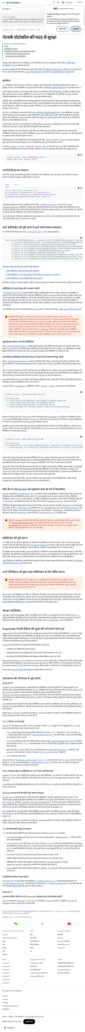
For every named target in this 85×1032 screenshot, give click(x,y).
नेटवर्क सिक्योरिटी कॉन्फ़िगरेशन (13, 602)
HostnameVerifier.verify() (19, 525)
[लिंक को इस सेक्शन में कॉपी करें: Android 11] (14, 892)
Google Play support (64, 970)
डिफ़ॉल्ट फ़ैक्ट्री (17, 886)
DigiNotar (43, 545)
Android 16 (6, 966)
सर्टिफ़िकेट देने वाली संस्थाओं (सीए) (48, 113)
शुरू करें (75, 29)
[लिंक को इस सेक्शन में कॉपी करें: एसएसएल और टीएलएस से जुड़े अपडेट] (43, 678)
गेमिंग (31, 935)
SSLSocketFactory (71, 508)
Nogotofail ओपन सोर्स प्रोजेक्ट (21, 670)
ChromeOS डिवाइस (63, 941)
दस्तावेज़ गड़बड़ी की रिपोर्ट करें (65, 966)
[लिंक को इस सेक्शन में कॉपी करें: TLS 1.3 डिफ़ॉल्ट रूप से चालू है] (26, 722)
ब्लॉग (3, 951)
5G (31, 951)
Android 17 (6, 963)
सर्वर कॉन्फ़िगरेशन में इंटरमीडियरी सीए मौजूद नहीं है (24, 278)
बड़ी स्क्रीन (60, 935)
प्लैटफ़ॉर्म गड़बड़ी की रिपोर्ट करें (66, 963)
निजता (31, 948)
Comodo (33, 545)
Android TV (61, 948)
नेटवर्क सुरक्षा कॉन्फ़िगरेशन (68, 309)
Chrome (5, 999)
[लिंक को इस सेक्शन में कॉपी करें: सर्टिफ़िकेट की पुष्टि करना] (29, 538)
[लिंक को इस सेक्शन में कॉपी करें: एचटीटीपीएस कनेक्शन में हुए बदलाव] (31, 877)
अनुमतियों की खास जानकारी (61, 72)
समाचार (4, 948)
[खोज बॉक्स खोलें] (54, 2)
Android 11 (5, 983)
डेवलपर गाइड (33, 966)
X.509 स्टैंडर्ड (62, 147)
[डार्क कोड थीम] (78, 155)
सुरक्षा (3, 941)
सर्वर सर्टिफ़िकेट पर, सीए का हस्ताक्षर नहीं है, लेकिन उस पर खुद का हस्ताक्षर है (33, 275)
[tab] (7, 184)
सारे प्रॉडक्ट (5, 1009)
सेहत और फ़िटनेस (34, 941)
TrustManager (14, 319)
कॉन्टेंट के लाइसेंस (28, 911)
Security (6, 9)
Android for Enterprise (9, 938)
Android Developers (8, 30)
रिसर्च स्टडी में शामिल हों (64, 973)
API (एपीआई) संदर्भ (35, 970)
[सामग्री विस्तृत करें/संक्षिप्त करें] (26, 44)
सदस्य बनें (29, 1022)
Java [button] (16, 184)
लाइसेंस (10, 1017)
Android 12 (6, 980)
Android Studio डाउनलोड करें (38, 973)
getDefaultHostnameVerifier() (23, 523)
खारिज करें (62, 29)
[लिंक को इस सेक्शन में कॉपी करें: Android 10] (15, 683)
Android (5, 935)
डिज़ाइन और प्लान (22, 30)
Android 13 (6, 976)
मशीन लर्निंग (33, 938)
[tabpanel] (42, 193)
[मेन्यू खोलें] (3, 2)
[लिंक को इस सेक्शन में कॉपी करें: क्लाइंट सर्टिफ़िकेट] (23, 611)
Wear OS (60, 938)
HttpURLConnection (48, 205)
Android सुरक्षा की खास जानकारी (36, 72)
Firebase (5, 1003)
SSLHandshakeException (12, 293)
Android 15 (6, 970)
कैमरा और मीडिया (34, 944)
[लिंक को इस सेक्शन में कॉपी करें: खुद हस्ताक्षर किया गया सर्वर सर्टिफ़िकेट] (36, 342)
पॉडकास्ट (5, 954)
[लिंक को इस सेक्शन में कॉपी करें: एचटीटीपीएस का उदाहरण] (30, 170)
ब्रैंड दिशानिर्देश (19, 1017)
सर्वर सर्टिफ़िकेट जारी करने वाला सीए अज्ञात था (23, 271)
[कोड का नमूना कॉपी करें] (81, 155)
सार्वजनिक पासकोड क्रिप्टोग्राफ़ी (55, 88)
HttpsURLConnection (26, 494)
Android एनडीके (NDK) (37, 976)
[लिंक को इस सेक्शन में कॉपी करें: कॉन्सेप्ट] (13, 81)
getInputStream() (35, 232)
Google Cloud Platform (10, 1006)
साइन (23, 118)
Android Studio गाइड (36, 963)
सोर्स (3, 944)
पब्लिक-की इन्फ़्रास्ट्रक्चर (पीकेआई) (57, 70)
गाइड (39, 30)
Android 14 (6, 973)
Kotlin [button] (7, 184)
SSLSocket (9, 501)
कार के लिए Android (63, 944)
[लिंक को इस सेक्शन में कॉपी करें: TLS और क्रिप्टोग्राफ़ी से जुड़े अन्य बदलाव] (33, 829)
